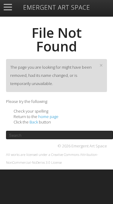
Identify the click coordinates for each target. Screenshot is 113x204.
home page (48, 116)
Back (34, 122)
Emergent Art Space (56, 8)
